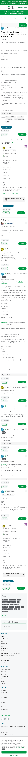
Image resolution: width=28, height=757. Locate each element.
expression (9, 119)
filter (15, 602)
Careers (3, 702)
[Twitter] (2, 719)
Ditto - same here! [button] (6, 127)
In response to (9, 153)
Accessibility (4, 697)
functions (11, 607)
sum (19, 609)
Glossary (3, 679)
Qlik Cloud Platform (6, 639)
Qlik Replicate (4, 648)
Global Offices (5, 707)
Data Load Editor (10, 116)
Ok (14, 752)
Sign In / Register (22, 7)
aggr (15, 609)
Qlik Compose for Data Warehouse (10, 653)
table (11, 604)
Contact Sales (4, 709)
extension (5, 611)
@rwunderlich (4, 283)
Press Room (4, 692)
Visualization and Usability (8, 18)
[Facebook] (8, 719)
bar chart (5, 609)
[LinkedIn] (5, 719)
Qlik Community (6, 715)
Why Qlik (3, 663)
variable (11, 609)
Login (20, 1)
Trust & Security (5, 695)
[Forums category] (3, 626)
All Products (4, 636)
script (18, 599)
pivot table (5, 607)
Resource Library (5, 669)
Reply (22, 134)
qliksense (16, 604)
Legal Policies (4, 732)
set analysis (5, 604)
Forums (8, 626)
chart (11, 602)
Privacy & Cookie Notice (7, 735)
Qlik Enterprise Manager (7, 655)
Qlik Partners (4, 671)
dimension (20, 116)
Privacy (3, 700)
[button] (26, 28)
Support (3, 683)
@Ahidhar (20, 282)
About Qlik (3, 690)
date (15, 599)
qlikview (17, 607)
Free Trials (3, 674)
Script (7, 121)
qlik (18, 602)
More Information (14, 755)
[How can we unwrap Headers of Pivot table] (25, 139)
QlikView (3, 646)
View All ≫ (5, 615)
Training (3, 681)
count (22, 607)
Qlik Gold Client (5, 660)
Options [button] (25, 17)
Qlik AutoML (4, 643)
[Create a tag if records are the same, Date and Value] (22, 139)
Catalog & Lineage (6, 658)
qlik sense (5, 599)
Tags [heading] (4, 596)
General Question (19, 119)
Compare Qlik (4, 676)
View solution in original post (10, 193)
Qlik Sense (3, 641)
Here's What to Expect (17, 13)
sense (10, 599)
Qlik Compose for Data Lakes (9, 651)
